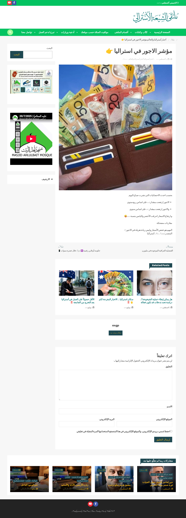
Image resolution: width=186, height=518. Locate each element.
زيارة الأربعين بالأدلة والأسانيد (74, 485)
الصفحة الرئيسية (162, 32)
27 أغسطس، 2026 (165, 308)
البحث (49, 48)
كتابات (153, 474)
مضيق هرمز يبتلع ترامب (119, 485)
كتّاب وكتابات (141, 32)
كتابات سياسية (124, 481)
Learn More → (115, 333)
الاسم (169, 407)
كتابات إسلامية (82, 481)
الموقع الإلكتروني (164, 419)
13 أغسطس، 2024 (163, 59)
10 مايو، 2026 (32, 489)
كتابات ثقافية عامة (165, 478)
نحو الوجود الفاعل (29, 485)
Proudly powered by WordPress (81, 511)
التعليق (168, 367)
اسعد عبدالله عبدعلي (165, 474)
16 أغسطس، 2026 (123, 489)
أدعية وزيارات (67, 32)
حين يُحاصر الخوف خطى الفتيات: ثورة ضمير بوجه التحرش (157, 484)
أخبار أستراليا (148, 59)
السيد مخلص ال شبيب (80, 477)
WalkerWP (111, 511)
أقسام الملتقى (121, 32)
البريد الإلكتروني (106, 419)
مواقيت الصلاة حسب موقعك (94, 32)
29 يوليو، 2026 (128, 308)
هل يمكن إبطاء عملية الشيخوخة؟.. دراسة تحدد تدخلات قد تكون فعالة (156, 301)
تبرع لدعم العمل (46, 32)
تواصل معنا (26, 32)
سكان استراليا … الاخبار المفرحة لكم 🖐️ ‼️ (116, 301)
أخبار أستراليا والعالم (136, 59)
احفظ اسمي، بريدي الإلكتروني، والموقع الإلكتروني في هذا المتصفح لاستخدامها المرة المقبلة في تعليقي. (123, 431)
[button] (14, 82)
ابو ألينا (34, 481)
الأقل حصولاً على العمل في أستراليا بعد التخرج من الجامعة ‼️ (77, 301)
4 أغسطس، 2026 (81, 489)
